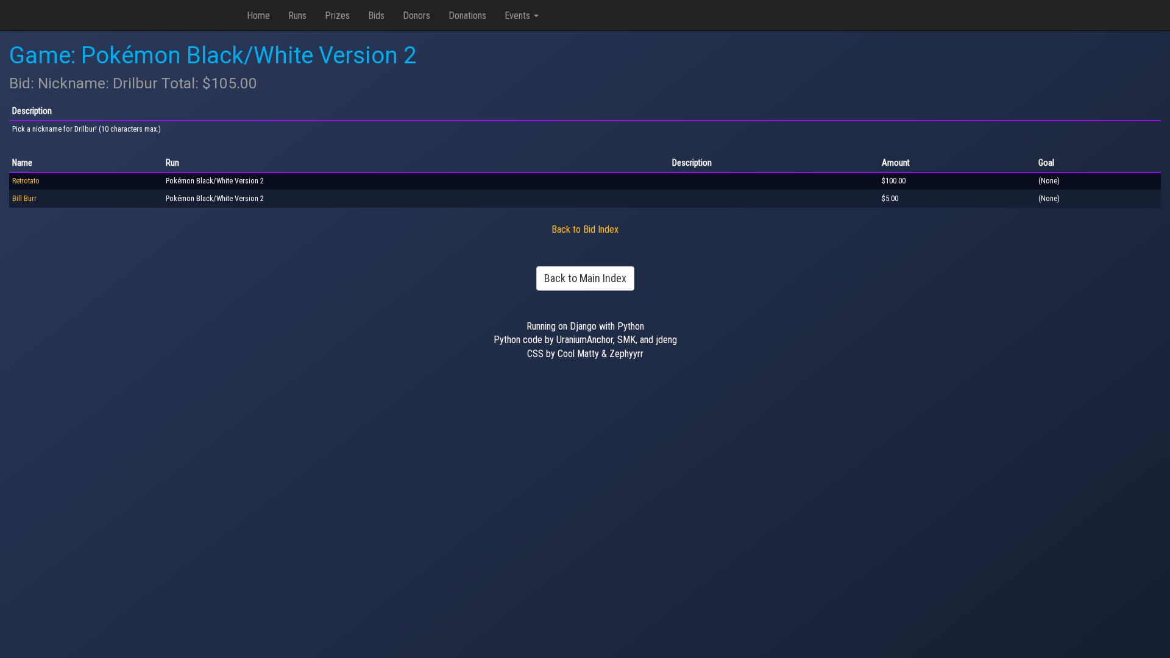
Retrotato (26, 181)
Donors (416, 15)
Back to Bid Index (585, 229)
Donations (467, 15)
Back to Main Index (585, 278)
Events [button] (519, 15)
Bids (376, 15)
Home (258, 15)
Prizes (337, 15)
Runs (297, 15)
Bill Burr (24, 198)
